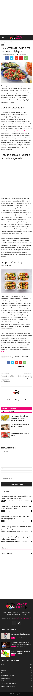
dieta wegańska (21, 131)
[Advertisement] (16, 17)
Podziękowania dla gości (8, 675)
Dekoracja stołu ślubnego (8, 683)
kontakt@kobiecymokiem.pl (23, 618)
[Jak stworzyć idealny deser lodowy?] (5, 435)
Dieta (2, 44)
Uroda (2, 500)
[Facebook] (14, 623)
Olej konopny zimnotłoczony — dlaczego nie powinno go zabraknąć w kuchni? (21, 418)
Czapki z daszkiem (6, 678)
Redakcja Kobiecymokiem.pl (11, 54)
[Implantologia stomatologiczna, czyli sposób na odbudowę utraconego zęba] (5, 645)
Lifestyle (3, 670)
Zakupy (3, 541)
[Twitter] (19, 623)
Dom (2, 665)
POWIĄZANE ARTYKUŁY (9, 409)
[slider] (6, 356)
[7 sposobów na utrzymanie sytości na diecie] (5, 427)
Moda (2, 521)
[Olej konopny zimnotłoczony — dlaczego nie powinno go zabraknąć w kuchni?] (5, 418)
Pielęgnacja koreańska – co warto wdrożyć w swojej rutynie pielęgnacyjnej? (8, 378)
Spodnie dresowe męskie (8, 686)
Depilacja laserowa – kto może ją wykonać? (25, 377)
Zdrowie (13, 646)
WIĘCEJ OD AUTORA (8, 411)
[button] (30, 37)
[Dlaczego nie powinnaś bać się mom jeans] (5, 636)
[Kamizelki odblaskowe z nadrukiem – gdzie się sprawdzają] (5, 653)
